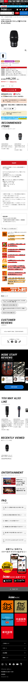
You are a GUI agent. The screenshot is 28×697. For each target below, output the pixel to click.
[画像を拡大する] (25, 50)
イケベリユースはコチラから (13, 536)
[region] (14, 451)
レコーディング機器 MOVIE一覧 (20, 489)
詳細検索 (17, 13)
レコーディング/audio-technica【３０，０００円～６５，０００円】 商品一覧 (14, 301)
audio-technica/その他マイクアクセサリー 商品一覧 (14, 309)
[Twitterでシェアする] (8, 342)
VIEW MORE (14, 387)
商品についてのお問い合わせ (10, 228)
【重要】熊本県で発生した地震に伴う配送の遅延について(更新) (14, 3)
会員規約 (3, 674)
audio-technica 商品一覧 (8, 312)
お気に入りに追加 (7, 108)
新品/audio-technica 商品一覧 (10, 305)
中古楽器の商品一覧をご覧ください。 (14, 523)
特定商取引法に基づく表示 (7, 671)
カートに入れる (10, 90)
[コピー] (20, 342)
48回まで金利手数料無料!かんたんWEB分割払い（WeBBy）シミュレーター (15, 100)
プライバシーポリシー (6, 669)
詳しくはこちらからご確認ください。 (13, 529)
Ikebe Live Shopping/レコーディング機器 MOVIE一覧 (20, 482)
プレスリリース (4, 676)
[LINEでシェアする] (16, 342)
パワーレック (6, 218)
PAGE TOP (15, 589)
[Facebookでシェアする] (12, 342)
